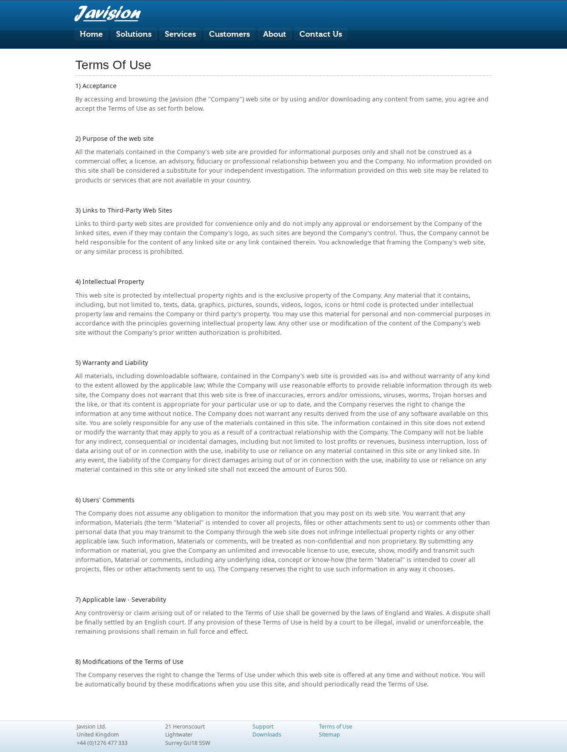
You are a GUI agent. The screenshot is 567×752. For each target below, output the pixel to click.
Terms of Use (335, 726)
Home (91, 34)
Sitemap (329, 734)
